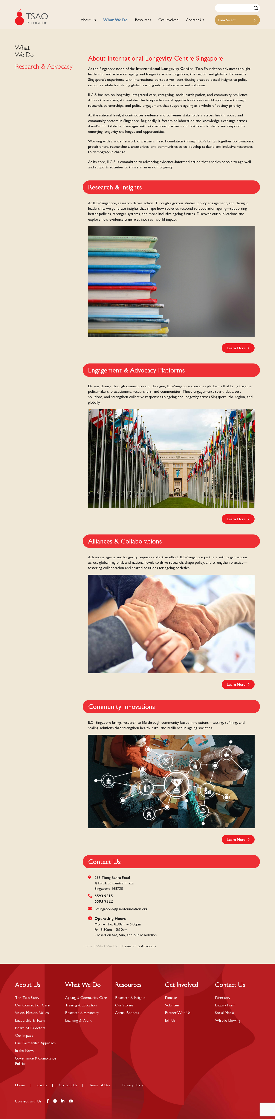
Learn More (236, 348)
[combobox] (237, 20)
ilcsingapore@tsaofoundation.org (121, 909)
